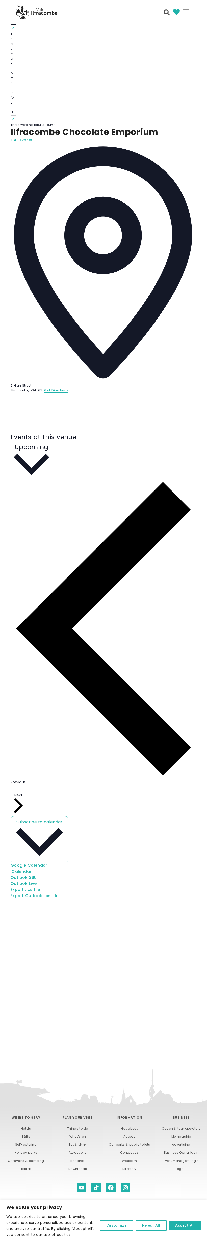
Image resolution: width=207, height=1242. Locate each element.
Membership (181, 1136)
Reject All (151, 1225)
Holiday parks (26, 1152)
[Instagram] (125, 1187)
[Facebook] (111, 1187)
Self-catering (26, 1144)
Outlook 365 (24, 877)
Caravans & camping (26, 1161)
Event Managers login (181, 1161)
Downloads (77, 1169)
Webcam (129, 1161)
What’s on (77, 1136)
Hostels (26, 1169)
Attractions (77, 1152)
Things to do (77, 1128)
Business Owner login (181, 1152)
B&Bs (26, 1136)
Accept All (185, 1225)
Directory (129, 1169)
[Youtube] (81, 1187)
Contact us (129, 1152)
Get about (129, 1128)
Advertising (181, 1144)
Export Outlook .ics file (34, 896)
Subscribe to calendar (39, 822)
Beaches (77, 1161)
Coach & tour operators (181, 1128)
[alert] (12, 69)
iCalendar (21, 871)
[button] (186, 12)
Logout (181, 1169)
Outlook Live (24, 883)
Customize (116, 1225)
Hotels (26, 1128)
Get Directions (56, 390)
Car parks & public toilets (129, 1144)
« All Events (21, 139)
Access (129, 1136)
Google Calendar (29, 865)
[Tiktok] (96, 1187)
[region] (103, 1221)
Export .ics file (25, 889)
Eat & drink (77, 1144)
